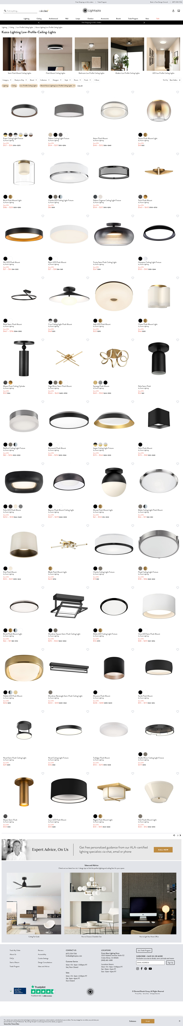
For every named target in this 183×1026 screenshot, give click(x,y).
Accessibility (42, 954)
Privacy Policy (138, 994)
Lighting (26, 18)
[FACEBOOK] (141, 969)
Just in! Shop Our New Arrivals (91, 22)
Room (76, 80)
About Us (13, 954)
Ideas (147, 18)
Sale (157, 18)
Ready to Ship (19, 80)
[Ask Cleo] (44, 11)
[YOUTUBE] (150, 969)
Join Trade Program (144, 950)
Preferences (132, 1021)
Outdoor (91, 18)
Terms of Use (146, 994)
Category (6, 80)
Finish (86, 80)
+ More (96, 80)
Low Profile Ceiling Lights (24, 27)
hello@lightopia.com (74, 956)
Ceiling (39, 18)
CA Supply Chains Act (155, 994)
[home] (91, 13)
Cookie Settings (43, 958)
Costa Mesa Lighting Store (110, 953)
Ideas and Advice (43, 966)
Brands (118, 18)
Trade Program (102, 2)
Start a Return (14, 962)
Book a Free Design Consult (159, 2)
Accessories (105, 18)
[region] (91, 1021)
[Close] (179, 1021)
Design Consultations (45, 962)
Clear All (79, 86)
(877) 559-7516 (177, 2)
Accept (148, 1021)
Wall (66, 18)
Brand (32, 80)
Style (66, 80)
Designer (56, 80)
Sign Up (170, 962)
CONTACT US (71, 950)
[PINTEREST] (145, 969)
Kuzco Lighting (9, 140)
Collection (43, 80)
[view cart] (178, 10)
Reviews (40, 950)
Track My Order (15, 950)
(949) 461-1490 (107, 960)
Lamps (78, 18)
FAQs (12, 958)
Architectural (53, 18)
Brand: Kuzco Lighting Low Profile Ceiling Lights (56, 85)
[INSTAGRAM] (137, 969)
